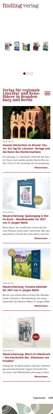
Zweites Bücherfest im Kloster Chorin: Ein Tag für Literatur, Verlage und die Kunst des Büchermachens (26, 149)
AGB (50, 398)
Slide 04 (28, 73)
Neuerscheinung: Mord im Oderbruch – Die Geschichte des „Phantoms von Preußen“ (26, 358)
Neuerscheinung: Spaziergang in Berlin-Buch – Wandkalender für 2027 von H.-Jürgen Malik (26, 219)
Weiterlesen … (42, 167)
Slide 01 (31, 73)
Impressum (39, 398)
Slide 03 (24, 73)
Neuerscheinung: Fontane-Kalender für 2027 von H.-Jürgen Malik (25, 288)
